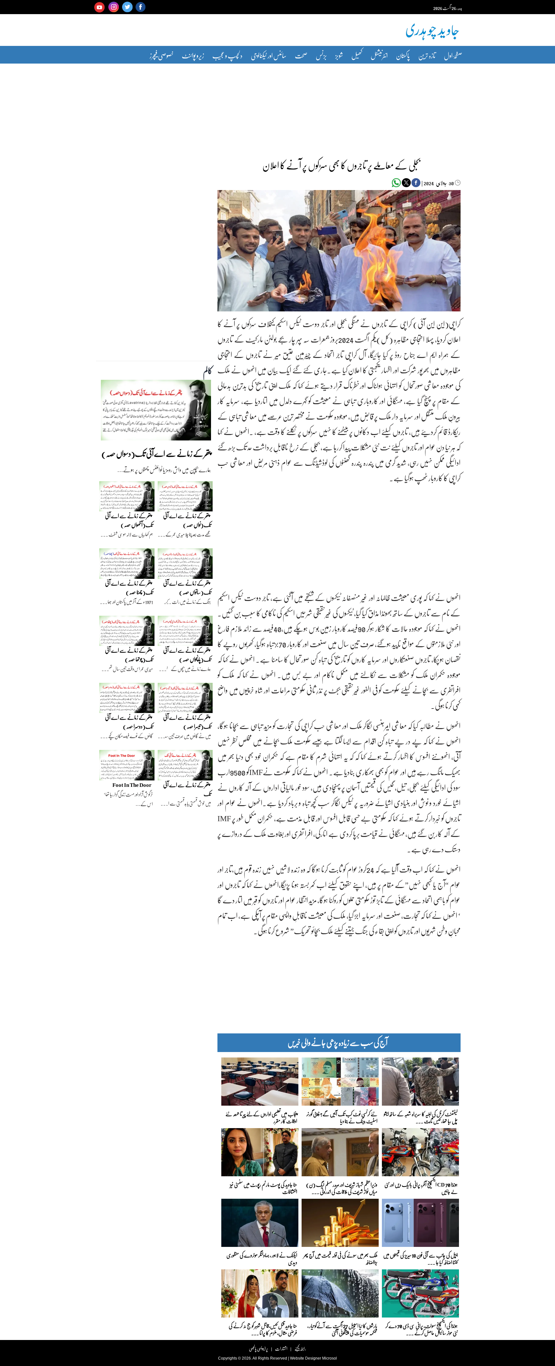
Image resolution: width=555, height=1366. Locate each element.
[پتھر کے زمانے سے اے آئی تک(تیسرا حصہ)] (185, 699)
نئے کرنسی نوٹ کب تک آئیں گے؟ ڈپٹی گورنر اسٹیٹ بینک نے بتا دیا (341, 1117)
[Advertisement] (277, 107)
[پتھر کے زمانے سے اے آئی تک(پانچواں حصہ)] (185, 632)
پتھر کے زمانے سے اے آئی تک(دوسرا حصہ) (129, 722)
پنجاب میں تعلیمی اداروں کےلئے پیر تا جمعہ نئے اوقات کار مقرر (261, 1117)
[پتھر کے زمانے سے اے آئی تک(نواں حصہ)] (185, 498)
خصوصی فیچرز (161, 55)
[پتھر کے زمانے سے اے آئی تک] (185, 767)
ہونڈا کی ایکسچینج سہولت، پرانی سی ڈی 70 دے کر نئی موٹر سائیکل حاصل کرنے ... (421, 1328)
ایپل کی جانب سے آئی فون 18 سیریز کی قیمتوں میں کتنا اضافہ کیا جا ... (420, 1258)
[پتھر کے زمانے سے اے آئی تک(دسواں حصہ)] (156, 412)
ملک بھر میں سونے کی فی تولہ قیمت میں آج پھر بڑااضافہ (340, 1258)
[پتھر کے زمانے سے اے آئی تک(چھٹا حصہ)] (126, 565)
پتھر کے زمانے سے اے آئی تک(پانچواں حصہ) (187, 655)
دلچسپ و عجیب (227, 55)
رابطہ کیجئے (300, 1348)
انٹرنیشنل (379, 55)
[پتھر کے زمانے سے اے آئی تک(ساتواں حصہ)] (185, 565)
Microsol (329, 1358)
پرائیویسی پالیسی (258, 1348)
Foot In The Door (132, 784)
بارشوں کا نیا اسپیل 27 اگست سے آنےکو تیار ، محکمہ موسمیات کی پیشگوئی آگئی (342, 1328)
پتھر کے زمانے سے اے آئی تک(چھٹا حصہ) (129, 588)
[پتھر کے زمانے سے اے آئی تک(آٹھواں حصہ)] (126, 498)
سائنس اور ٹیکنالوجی (268, 55)
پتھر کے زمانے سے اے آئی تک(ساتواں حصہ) (187, 588)
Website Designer (305, 1358)
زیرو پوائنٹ (193, 55)
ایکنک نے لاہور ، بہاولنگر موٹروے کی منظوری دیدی (261, 1258)
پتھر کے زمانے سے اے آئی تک (187, 789)
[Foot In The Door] (126, 767)
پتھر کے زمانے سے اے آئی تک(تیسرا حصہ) (187, 722)
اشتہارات (281, 1348)
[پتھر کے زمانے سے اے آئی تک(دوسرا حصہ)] (126, 699)
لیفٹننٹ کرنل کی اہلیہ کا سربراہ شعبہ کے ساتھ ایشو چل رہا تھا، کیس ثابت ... (421, 1117)
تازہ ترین (427, 55)
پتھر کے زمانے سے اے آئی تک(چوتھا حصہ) (129, 655)
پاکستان (403, 55)
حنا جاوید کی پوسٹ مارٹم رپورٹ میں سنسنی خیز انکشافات (263, 1187)
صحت (301, 55)
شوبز (339, 55)
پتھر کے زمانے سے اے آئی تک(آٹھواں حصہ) (129, 520)
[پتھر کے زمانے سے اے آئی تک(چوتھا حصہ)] (126, 632)
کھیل (356, 55)
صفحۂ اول (453, 55)
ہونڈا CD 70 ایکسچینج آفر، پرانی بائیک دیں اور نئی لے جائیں (421, 1187)
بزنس (321, 55)
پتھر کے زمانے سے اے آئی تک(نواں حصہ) (187, 520)
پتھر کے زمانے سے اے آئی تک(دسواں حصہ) (156, 453)
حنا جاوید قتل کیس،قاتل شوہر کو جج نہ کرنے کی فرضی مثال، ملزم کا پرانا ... (263, 1328)
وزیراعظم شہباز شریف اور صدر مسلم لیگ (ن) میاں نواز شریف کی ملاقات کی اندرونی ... (341, 1187)
